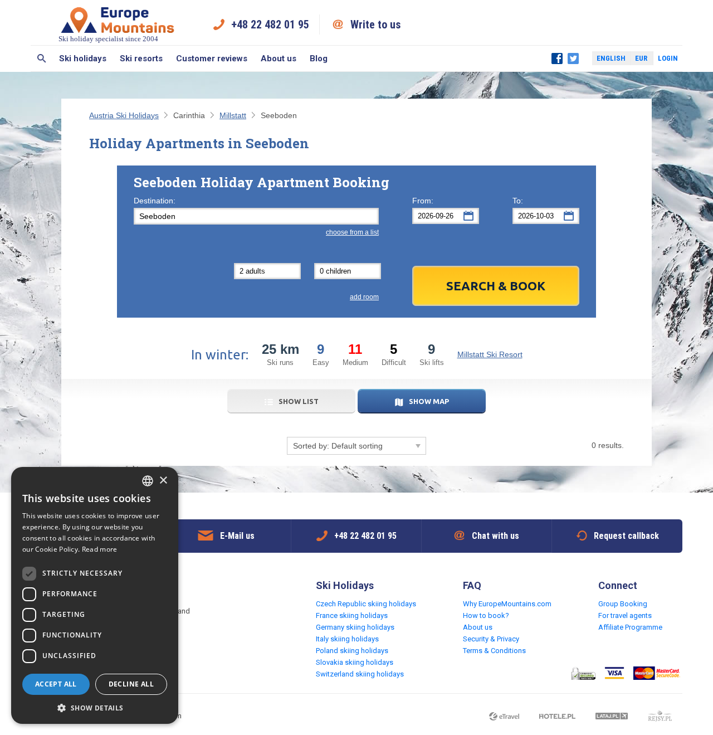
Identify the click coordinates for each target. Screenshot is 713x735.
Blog (319, 58)
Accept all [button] (56, 684)
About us (278, 58)
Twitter (573, 58)
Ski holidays (82, 58)
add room (364, 297)
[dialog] (94, 595)
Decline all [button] (131, 684)
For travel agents (625, 615)
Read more (100, 549)
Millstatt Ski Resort (489, 354)
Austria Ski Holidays (124, 115)
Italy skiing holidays (347, 639)
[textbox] (256, 216)
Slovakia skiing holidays (354, 662)
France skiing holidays (352, 615)
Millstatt (232, 115)
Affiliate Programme (630, 627)
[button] (94, 707)
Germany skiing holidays (355, 627)
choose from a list (352, 232)
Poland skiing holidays (352, 650)
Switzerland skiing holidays (360, 674)
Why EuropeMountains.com (507, 604)
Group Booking (622, 604)
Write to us (375, 24)
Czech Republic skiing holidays (366, 604)
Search (41, 58)
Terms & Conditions (494, 650)
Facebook (557, 58)
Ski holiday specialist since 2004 (108, 39)
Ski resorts (141, 58)
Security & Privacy (491, 639)
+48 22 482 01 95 (270, 24)
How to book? (486, 615)
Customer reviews (211, 58)
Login (668, 58)
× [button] (163, 480)
